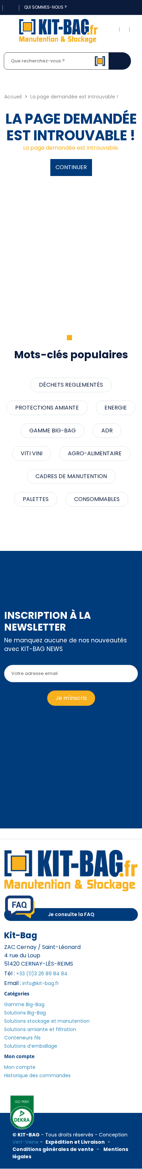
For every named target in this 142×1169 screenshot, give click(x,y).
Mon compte (20, 1067)
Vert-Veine (25, 1142)
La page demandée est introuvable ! (74, 96)
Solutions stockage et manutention (47, 1021)
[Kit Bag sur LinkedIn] (120, 7)
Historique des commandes (37, 1075)
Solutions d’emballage (30, 1046)
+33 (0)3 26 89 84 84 (42, 973)
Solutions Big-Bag (25, 1012)
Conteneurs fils (22, 1037)
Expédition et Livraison (75, 1142)
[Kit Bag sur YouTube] (127, 7)
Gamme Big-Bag (24, 1004)
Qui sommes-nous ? (45, 7)
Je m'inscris (71, 698)
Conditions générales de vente (53, 1149)
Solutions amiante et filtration (40, 1029)
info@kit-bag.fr (40, 983)
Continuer (71, 167)
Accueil (13, 96)
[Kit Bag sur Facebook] (113, 7)
